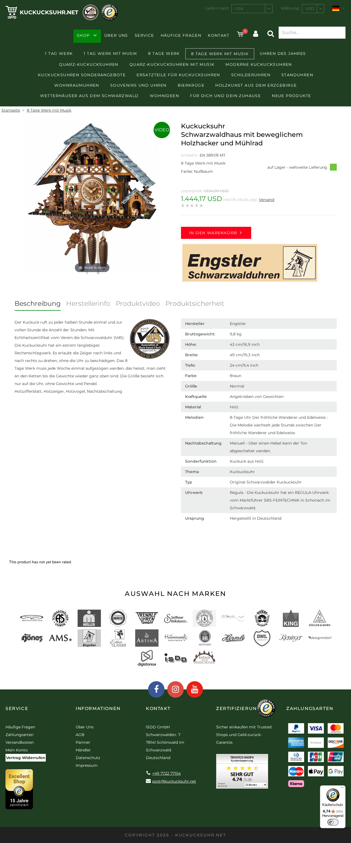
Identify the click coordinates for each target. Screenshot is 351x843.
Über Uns (116, 35)
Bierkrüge (191, 85)
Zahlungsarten (19, 734)
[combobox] (252, 8)
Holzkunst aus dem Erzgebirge (256, 85)
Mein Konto (16, 750)
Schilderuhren (250, 74)
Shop (83, 35)
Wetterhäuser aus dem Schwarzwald (89, 95)
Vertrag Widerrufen (25, 757)
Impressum (87, 765)
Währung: (290, 8)
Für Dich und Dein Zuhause (225, 95)
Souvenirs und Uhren (138, 85)
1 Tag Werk (59, 53)
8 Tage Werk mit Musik (219, 53)
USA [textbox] (239, 8)
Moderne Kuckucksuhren (258, 64)
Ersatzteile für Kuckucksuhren (178, 74)
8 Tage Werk (164, 53)
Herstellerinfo (88, 303)
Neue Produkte (291, 95)
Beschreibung (38, 303)
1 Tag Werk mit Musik (110, 53)
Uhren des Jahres (283, 53)
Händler (83, 750)
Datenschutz (88, 757)
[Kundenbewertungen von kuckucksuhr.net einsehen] (242, 773)
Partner (83, 742)
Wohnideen (164, 95)
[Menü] (342, 788)
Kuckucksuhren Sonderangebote (82, 74)
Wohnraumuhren (76, 85)
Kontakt (218, 35)
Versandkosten (19, 742)
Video (162, 129)
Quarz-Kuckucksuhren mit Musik (172, 64)
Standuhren (297, 74)
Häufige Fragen (181, 35)
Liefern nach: (217, 8)
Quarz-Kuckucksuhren (88, 64)
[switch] (332, 822)
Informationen (98, 708)
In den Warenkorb (213, 232)
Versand (266, 199)
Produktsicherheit (194, 303)
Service (144, 35)
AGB (80, 734)
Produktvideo (138, 303)
